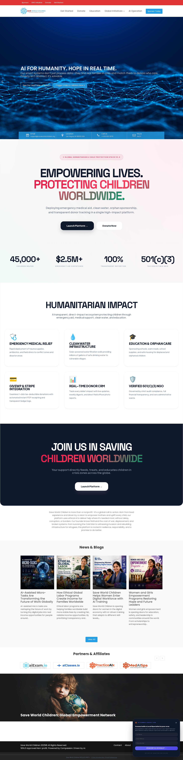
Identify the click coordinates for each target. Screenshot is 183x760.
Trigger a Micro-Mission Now (70, 85)
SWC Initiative (36, 2)
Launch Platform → (77, 225)
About (128, 745)
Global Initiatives (113, 10)
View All (91, 639)
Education (95, 10)
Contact (118, 745)
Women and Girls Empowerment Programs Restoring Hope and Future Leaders (142, 599)
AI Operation (135, 10)
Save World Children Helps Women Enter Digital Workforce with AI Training (108, 597)
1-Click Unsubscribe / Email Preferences (104, 757)
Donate (48, 2)
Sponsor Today (154, 11)
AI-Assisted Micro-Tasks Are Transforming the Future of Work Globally (37, 597)
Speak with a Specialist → (156, 748)
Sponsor (25, 2)
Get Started (58, 2)
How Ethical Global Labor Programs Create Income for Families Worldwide (70, 597)
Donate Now (109, 225)
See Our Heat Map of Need (36, 85)
